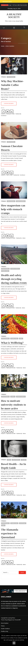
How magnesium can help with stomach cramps (13, 209)
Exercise (23, 459)
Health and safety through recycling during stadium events (14, 279)
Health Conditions (21, 201)
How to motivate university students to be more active (13, 404)
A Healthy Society (14, 16)
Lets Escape (22, 523)
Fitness (12, 396)
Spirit (3, 525)
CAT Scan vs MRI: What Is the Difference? (14, 5)
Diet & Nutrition (11, 76)
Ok (14, 643)
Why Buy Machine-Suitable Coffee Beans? (12, 85)
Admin (23, 238)
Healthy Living (5, 270)
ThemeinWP (18, 619)
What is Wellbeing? (12, 342)
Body (9, 459)
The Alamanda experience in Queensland (9, 533)
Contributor (3, 115)
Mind (21, 338)
